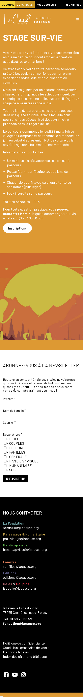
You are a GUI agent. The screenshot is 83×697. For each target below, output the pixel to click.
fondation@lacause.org (21, 528)
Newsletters (12, 434)
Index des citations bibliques (25, 656)
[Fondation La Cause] (17, 19)
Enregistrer (15, 478)
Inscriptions (17, 228)
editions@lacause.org (19, 577)
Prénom (9, 398)
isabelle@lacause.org (19, 588)
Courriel (9, 422)
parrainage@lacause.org (22, 539)
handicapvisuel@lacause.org (25, 549)
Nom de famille (14, 410)
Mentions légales (16, 652)
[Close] (1, 696)
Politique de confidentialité (24, 643)
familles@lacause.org (19, 566)
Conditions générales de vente (26, 648)
